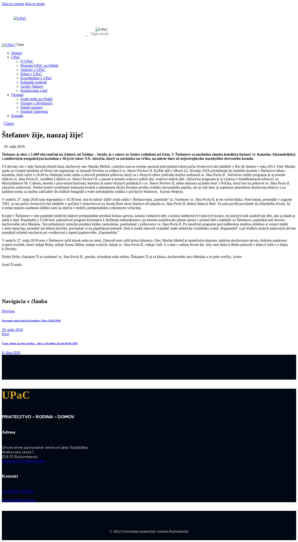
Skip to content (13, 4)
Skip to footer (35, 4)
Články (9, 124)
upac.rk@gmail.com (19, 500)
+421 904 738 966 (18, 491)
